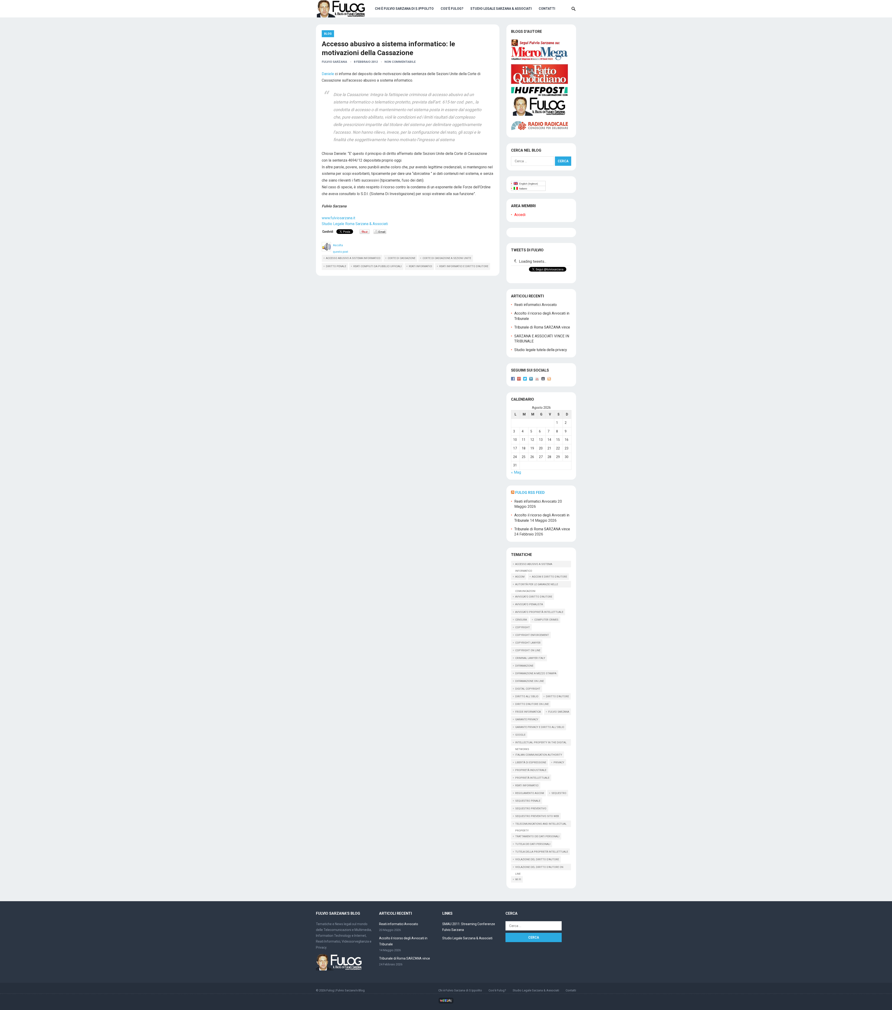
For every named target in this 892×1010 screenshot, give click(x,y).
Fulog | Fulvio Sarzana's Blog (345, 990)
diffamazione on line (529, 681)
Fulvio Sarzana (334, 61)
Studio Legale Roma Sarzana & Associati (355, 224)
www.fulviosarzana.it (338, 218)
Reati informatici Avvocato (535, 304)
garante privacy (526, 719)
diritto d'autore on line (532, 704)
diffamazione (524, 665)
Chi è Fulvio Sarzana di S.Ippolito (404, 8)
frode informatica (528, 711)
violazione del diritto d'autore (537, 859)
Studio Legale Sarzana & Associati (501, 8)
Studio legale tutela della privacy (540, 350)
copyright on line (527, 650)
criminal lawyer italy (530, 658)
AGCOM (520, 576)
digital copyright (527, 688)
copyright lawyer (528, 642)
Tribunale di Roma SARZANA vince (542, 327)
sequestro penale (527, 800)
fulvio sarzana (558, 711)
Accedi (519, 215)
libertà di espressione (530, 762)
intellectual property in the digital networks (541, 743)
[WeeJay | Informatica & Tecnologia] (446, 1002)
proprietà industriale (530, 770)
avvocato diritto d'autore (533, 596)
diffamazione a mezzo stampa (535, 673)
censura (521, 619)
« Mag (516, 472)
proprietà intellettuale (532, 777)
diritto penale (336, 266)
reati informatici (420, 266)
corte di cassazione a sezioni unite (447, 258)
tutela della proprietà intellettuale (541, 851)
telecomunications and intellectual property (541, 824)
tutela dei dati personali (532, 844)
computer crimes (546, 619)
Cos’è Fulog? (452, 8)
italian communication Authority (538, 754)
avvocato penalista (529, 604)
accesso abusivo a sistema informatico (353, 258)
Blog (328, 33)
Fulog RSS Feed (530, 492)
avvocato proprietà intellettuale (539, 612)
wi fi (518, 879)
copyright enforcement (532, 635)
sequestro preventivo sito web (537, 816)
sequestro (558, 793)
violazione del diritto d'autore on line (539, 868)
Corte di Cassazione (401, 258)
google (520, 734)
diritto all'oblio (526, 696)
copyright (522, 627)
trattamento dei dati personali (537, 836)
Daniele (328, 74)
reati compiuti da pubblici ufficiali (377, 266)
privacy (559, 762)
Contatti (547, 8)
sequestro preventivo (530, 808)
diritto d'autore (557, 696)
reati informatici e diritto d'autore (463, 266)
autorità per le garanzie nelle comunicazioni (536, 585)
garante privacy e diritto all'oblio (539, 727)
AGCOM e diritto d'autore (549, 576)
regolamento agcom (529, 793)
